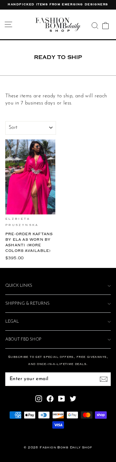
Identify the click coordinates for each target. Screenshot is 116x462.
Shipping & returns (27, 303)
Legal (12, 321)
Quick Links (18, 285)
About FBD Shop (23, 339)
